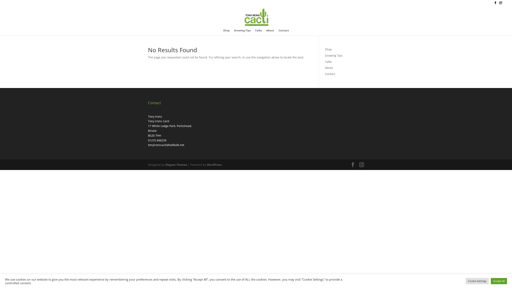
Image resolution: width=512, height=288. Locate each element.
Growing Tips (242, 30)
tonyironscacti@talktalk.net (166, 145)
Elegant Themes (176, 165)
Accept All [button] (499, 281)
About (270, 30)
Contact (284, 30)
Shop (226, 30)
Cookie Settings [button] (477, 281)
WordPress (214, 165)
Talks (258, 30)
